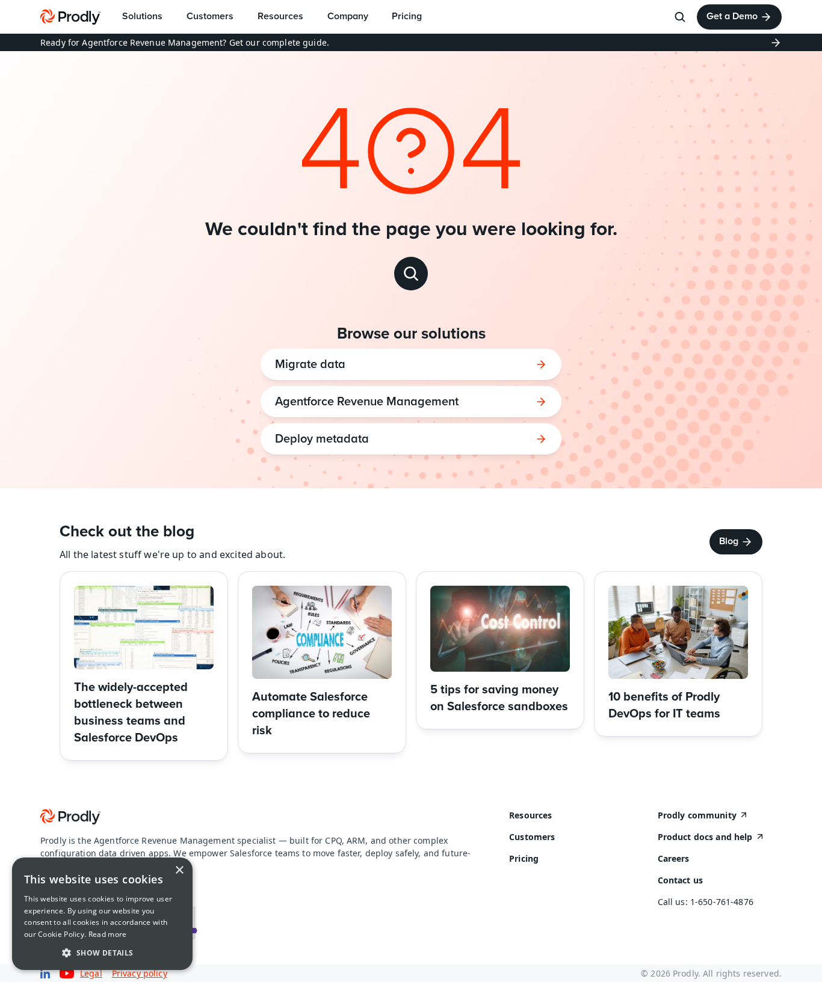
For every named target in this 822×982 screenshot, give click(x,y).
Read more (107, 934)
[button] (102, 952)
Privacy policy (139, 973)
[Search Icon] (680, 17)
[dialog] (102, 914)
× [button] (179, 870)
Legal (91, 973)
